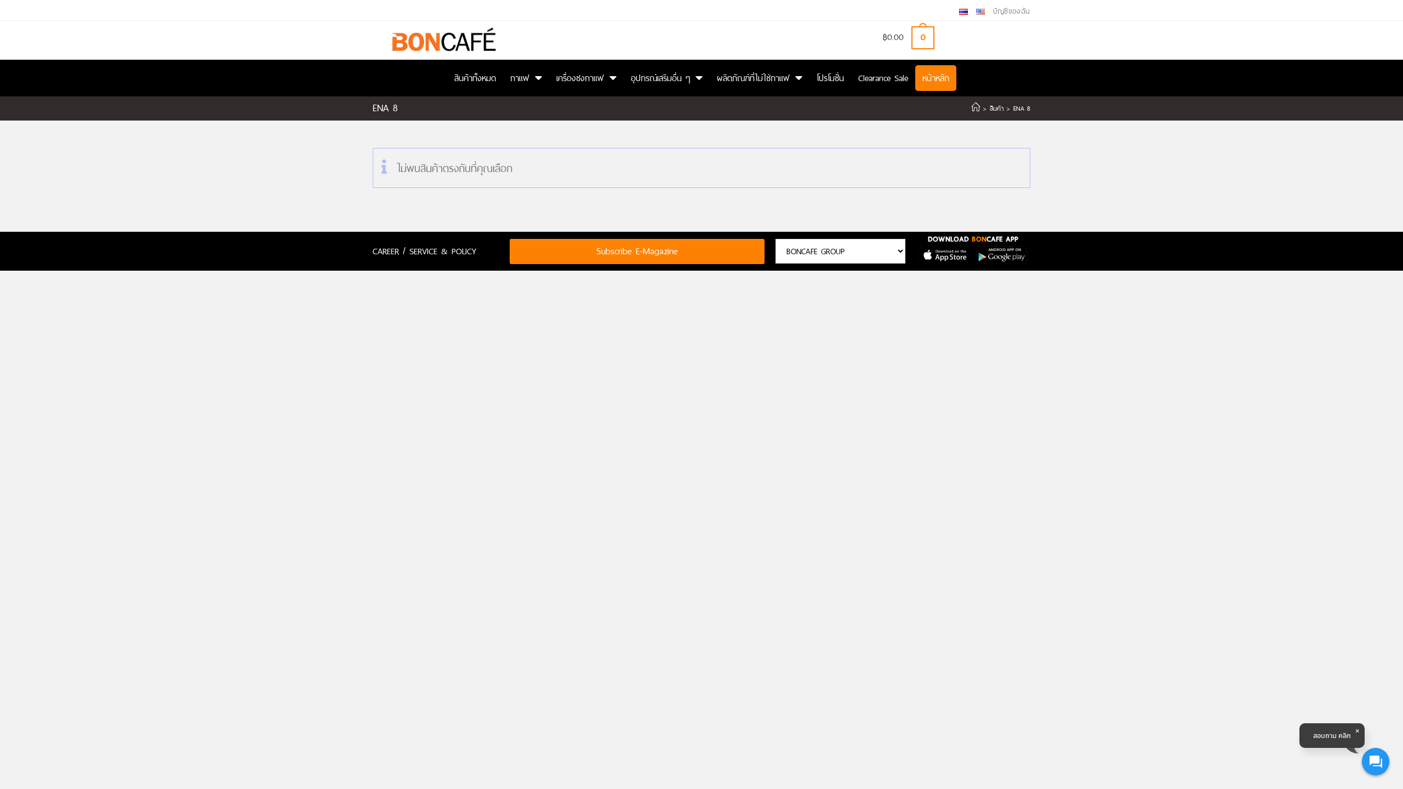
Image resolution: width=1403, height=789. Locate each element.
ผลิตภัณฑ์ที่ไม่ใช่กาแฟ (753, 78)
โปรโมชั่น (830, 78)
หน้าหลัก (935, 78)
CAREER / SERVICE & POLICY (424, 251)
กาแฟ (519, 78)
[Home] (975, 108)
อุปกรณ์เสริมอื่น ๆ (660, 78)
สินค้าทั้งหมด (475, 78)
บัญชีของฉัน (1011, 11)
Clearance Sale (883, 78)
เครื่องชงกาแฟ (580, 78)
